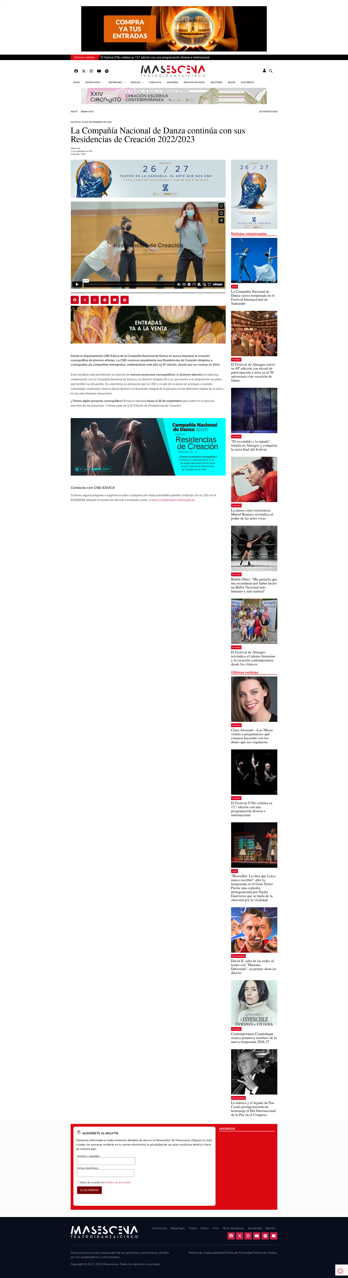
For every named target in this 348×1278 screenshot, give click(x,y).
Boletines (216, 82)
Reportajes (115, 82)
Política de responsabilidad (206, 1253)
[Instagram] (91, 71)
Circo (215, 1228)
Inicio (76, 82)
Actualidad (236, 360)
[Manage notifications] (340, 1271)
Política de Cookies (265, 1253)
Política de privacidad (118, 1182)
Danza (234, 287)
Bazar (231, 82)
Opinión (270, 1228)
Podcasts (155, 82)
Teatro (234, 871)
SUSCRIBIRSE (89, 1190)
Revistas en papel (194, 82)
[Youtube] (99, 71)
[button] (271, 71)
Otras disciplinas (238, 956)
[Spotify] (106, 71)
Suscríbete (247, 82)
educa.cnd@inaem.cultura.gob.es (173, 500)
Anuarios (172, 82)
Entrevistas (92, 82)
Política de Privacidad (238, 1253)
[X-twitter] (83, 71)
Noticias (136, 82)
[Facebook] (76, 71)
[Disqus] (148, 562)
